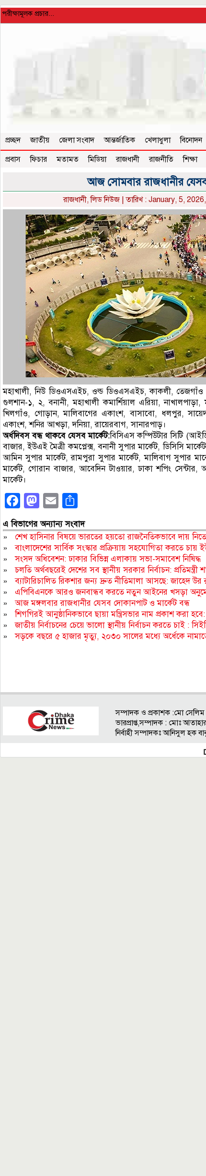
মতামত (68, 159)
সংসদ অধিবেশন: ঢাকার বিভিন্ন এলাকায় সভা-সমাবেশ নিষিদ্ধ (108, 559)
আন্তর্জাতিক (119, 140)
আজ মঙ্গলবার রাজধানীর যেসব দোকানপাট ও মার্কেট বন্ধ (102, 603)
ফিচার (38, 159)
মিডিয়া (97, 159)
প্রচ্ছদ (13, 140)
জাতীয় (39, 140)
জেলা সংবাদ (76, 140)
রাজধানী (127, 159)
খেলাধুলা (158, 140)
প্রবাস (13, 159)
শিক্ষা (190, 159)
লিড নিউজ (105, 199)
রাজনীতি (161, 159)
